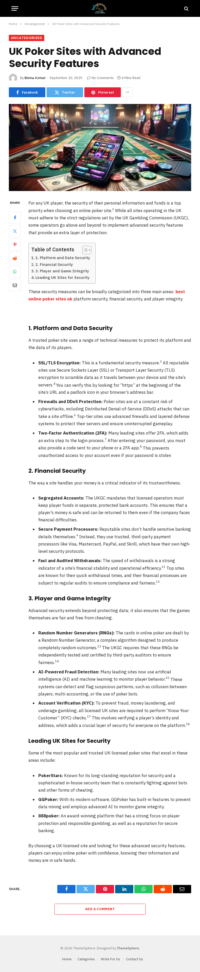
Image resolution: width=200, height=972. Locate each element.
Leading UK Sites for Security (62, 277)
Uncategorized (26, 37)
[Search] (186, 8)
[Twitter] (15, 231)
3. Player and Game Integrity (62, 270)
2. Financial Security (54, 264)
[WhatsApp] (15, 272)
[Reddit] (15, 258)
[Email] (15, 285)
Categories (86, 959)
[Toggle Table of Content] (84, 250)
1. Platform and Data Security (62, 257)
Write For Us (110, 959)
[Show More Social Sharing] (127, 92)
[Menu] (14, 8)
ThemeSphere (128, 948)
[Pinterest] (15, 245)
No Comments (103, 78)
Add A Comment (100, 909)
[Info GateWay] (100, 8)
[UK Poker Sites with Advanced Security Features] (100, 147)
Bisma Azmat (35, 78)
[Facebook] (15, 218)
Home (67, 959)
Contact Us (134, 959)
